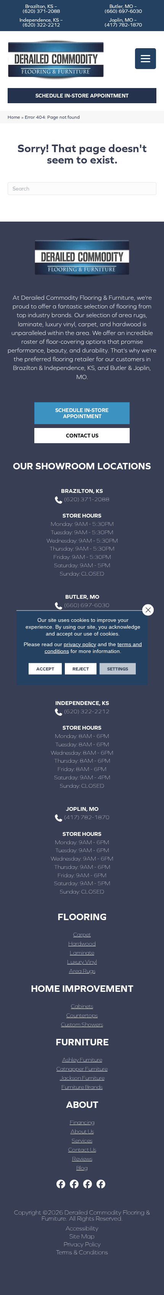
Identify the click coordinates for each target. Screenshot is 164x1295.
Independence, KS (82, 703)
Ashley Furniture (82, 1059)
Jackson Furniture (82, 1078)
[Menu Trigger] (145, 58)
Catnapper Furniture (82, 1068)
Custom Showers (82, 1024)
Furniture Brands (82, 1087)
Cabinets (82, 1006)
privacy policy (80, 644)
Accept (45, 668)
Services (82, 1140)
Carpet (82, 934)
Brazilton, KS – (41, 9)
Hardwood (82, 943)
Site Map (82, 1236)
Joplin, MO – (123, 22)
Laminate (82, 952)
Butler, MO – (123, 9)
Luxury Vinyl (82, 961)
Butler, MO (82, 596)
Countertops (82, 1015)
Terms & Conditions (82, 1252)
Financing (82, 1122)
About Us (82, 1131)
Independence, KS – (41, 22)
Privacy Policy (82, 1244)
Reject (80, 668)
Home (14, 117)
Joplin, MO (82, 809)
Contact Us (82, 1149)
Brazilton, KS (82, 491)
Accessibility (82, 1228)
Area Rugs (82, 971)
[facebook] (60, 1184)
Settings (117, 668)
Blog (82, 1167)
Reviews (82, 1158)
